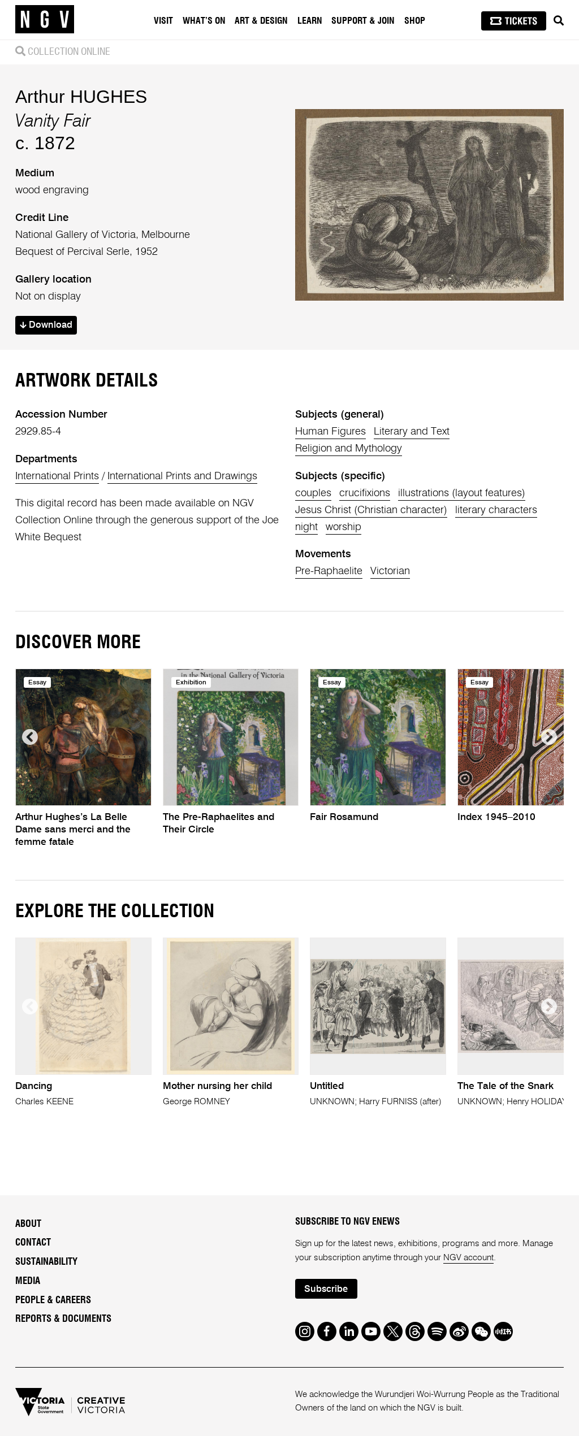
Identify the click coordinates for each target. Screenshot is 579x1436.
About (28, 1224)
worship (343, 527)
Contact (33, 1242)
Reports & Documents (63, 1319)
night (306, 527)
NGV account (468, 1257)
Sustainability (46, 1261)
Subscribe (326, 1289)
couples (313, 493)
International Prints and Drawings (182, 476)
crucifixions (364, 493)
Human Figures (330, 432)
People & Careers (53, 1300)
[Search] (559, 21)
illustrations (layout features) (461, 493)
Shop (414, 20)
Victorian (390, 571)
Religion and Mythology (348, 449)
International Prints (57, 476)
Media (27, 1281)
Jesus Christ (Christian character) (371, 510)
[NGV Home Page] (44, 19)
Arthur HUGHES (81, 96)
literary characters (496, 510)
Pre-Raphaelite (328, 571)
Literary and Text (412, 432)
